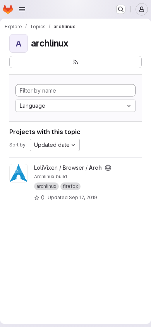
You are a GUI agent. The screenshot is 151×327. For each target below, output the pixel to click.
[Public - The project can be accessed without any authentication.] (108, 168)
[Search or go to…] (120, 9)
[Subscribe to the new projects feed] (75, 62)
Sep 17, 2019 (83, 197)
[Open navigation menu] (22, 9)
